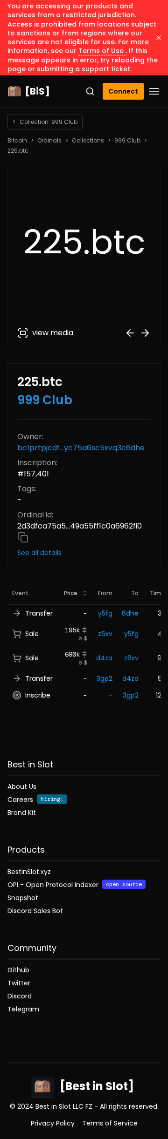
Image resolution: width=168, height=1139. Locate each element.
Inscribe (37, 695)
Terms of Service (110, 1123)
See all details (39, 552)
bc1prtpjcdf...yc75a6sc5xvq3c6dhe (81, 447)
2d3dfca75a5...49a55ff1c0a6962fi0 (79, 526)
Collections (88, 140)
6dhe (130, 613)
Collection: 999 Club (45, 122)
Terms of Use (102, 50)
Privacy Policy (53, 1123)
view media (52, 332)
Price (70, 593)
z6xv (105, 633)
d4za (104, 658)
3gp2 (104, 678)
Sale (32, 633)
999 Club (127, 140)
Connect (123, 91)
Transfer (39, 613)
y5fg (105, 613)
